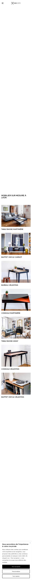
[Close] (30, 543)
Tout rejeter (16, 576)
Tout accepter (16, 566)
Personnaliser (16, 571)
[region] (16, 560)
